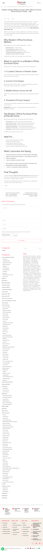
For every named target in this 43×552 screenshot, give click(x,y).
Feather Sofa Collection (7, 366)
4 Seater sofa (5, 359)
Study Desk (4, 497)
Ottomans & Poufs (6, 348)
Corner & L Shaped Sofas (7, 361)
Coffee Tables (5, 319)
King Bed (4, 338)
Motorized (4, 408)
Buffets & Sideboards (7, 312)
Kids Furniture (5, 331)
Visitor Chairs (5, 444)
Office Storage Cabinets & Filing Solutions (11, 468)
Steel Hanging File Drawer (8, 477)
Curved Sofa (5, 364)
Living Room (4, 386)
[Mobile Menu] (4, 2)
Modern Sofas (5, 464)
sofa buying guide (26, 289)
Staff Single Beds (6, 269)
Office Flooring (5, 454)
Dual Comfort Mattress (7, 397)
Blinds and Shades (6, 282)
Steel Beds (5, 271)
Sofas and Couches (6, 373)
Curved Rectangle (6, 363)
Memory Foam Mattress (7, 402)
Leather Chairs (5, 439)
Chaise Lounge (5, 315)
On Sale (3, 484)
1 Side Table (5, 259)
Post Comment (21, 240)
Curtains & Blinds (6, 287)
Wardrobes (5, 380)
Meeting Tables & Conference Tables (10, 421)
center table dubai (34, 260)
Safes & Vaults (5, 480)
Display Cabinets (6, 471)
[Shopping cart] (37, 3)
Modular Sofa (5, 369)
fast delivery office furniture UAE (29, 269)
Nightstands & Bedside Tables (8, 347)
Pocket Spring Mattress (7, 404)
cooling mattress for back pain (28, 264)
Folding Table (5, 489)
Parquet (4, 459)
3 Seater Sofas (5, 357)
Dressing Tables (6, 328)
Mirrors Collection (6, 343)
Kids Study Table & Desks (8, 336)
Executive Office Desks (7, 447)
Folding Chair (5, 487)
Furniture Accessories (7, 298)
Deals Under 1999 (6, 294)
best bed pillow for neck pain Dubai (29, 256)
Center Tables (5, 314)
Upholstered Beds (6, 378)
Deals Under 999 (6, 296)
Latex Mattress (6, 399)
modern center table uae (28, 277)
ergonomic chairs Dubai (31, 266)
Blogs (4, 250)
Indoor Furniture (6, 391)
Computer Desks (6, 285)
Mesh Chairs (5, 440)
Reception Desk (6, 478)
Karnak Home (7, 107)
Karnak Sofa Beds (6, 384)
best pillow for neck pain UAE (31, 258)
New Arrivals (5, 410)
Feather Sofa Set (6, 368)
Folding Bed (5, 329)
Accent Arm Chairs (6, 306)
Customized (5, 291)
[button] (2, 548)
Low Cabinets (5, 475)
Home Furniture (5, 305)
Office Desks (5, 445)
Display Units (5, 326)
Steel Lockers (5, 276)
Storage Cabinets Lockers (8, 274)
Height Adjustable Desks (7, 449)
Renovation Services (27, 286)
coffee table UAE (35, 262)
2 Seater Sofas (5, 355)
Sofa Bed (4, 371)
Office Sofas (5, 461)
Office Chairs (5, 430)
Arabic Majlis (5, 388)
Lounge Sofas (5, 418)
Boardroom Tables (6, 423)
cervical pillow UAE (26, 261)
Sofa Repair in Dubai (34, 289)
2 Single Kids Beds (6, 260)
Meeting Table (5, 406)
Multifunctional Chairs (7, 442)
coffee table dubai (34, 261)
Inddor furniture (6, 390)
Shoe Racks (5, 352)
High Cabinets (5, 473)
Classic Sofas (5, 463)
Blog (5, 6)
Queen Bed (4, 493)
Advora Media (5, 549)
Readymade (4, 495)
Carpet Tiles (5, 456)
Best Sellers (4, 280)
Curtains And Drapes (7, 289)
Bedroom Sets (5, 308)
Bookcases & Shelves (7, 310)
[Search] (39, 2)
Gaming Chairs (5, 437)
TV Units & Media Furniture (8, 376)
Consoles (4, 321)
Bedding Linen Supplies (7, 262)
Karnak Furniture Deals (7, 382)
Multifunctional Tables (7, 425)
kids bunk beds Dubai (7, 335)
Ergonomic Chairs (6, 433)
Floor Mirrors (5, 345)
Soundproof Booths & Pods (8, 482)
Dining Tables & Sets (7, 324)
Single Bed (5, 266)
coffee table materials (27, 262)
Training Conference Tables (8, 427)
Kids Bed (4, 333)
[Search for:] (32, 248)
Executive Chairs (6, 435)
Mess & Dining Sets (6, 264)
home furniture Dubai (35, 270)
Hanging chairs (5, 491)
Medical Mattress (6, 400)
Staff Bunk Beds (6, 268)
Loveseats (5, 342)
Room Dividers (5, 350)
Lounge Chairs (5, 416)
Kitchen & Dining (6, 340)
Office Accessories (6, 428)
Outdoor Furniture (6, 486)
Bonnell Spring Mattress (7, 395)
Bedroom (4, 278)
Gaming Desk (5, 302)
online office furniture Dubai (34, 282)
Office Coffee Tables (7, 420)
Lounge (4, 414)
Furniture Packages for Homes (9, 300)
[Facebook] (33, 543)
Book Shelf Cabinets (7, 469)
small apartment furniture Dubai (34, 287)
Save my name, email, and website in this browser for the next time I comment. (16, 231)
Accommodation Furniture (8, 257)
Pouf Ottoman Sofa (6, 466)
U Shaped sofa (5, 375)
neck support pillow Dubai (31, 278)
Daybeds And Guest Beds (8, 322)
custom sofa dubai (33, 265)
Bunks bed (5, 273)
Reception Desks (6, 451)
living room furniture (28, 274)
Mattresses (4, 393)
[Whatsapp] (39, 543)
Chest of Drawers (6, 317)
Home (2, 6)
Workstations (5, 452)
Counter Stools (6, 432)
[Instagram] (36, 543)
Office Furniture (5, 413)
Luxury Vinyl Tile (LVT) (7, 458)
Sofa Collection (6, 354)
